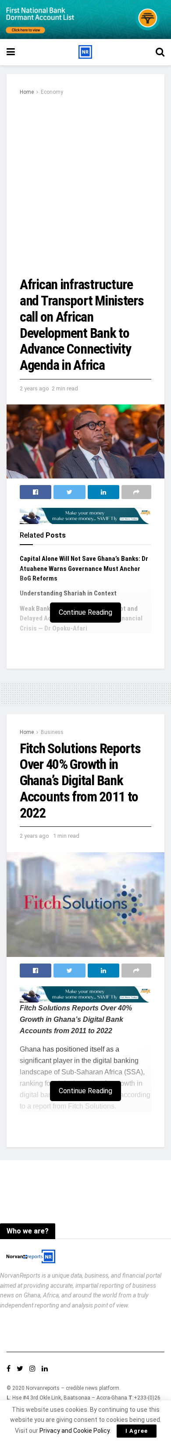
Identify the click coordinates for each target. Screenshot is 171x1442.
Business (52, 732)
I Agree (136, 1431)
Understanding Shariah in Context (69, 593)
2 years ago (34, 388)
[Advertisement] (85, 186)
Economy (52, 92)
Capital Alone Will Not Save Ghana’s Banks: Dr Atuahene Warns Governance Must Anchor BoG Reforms (84, 568)
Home (27, 92)
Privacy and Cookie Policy (74, 1430)
